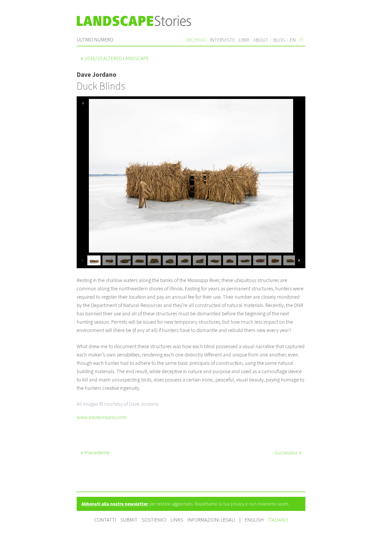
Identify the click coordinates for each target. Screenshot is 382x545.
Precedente (96, 452)
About (260, 39)
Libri (244, 39)
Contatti (105, 519)
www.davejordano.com (102, 417)
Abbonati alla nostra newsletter (114, 504)
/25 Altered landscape (117, 58)
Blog (279, 39)
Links (176, 519)
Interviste (222, 39)
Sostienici (154, 519)
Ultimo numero (95, 39)
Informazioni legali (211, 519)
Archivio (196, 39)
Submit (128, 519)
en (293, 39)
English (255, 519)
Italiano (278, 519)
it (301, 39)
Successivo (286, 452)
